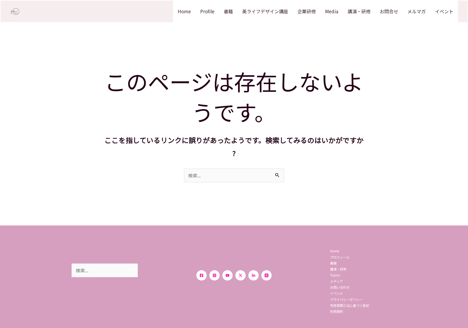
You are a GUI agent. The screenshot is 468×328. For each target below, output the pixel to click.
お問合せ (389, 11)
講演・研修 (358, 11)
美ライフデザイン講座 (265, 11)
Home (184, 11)
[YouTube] (227, 275)
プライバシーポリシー (346, 299)
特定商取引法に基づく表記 (349, 305)
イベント (444, 11)
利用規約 (336, 311)
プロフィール (340, 257)
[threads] (266, 275)
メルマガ (416, 11)
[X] (240, 275)
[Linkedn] (253, 275)
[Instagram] (214, 275)
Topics (335, 275)
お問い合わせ (340, 287)
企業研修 (306, 11)
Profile (207, 11)
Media (331, 11)
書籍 (228, 11)
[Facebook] (201, 275)
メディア (336, 281)
